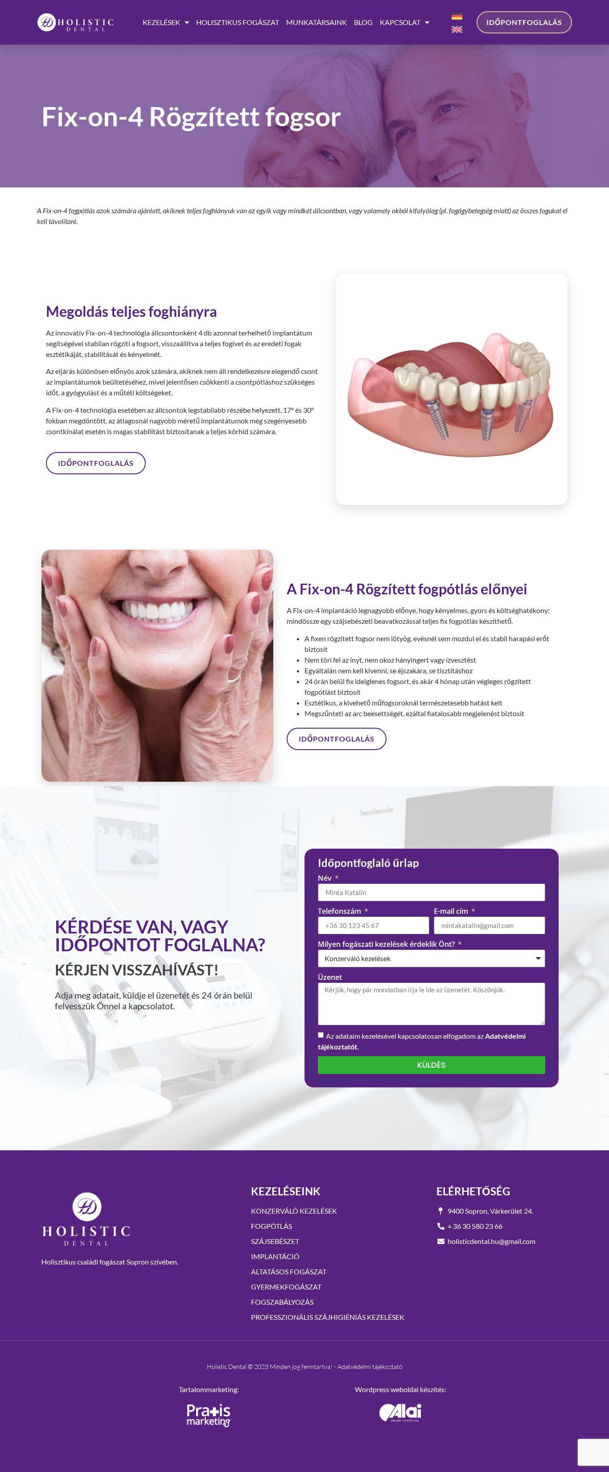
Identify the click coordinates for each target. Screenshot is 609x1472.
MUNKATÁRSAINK (316, 22)
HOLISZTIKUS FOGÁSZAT (237, 22)
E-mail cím (452, 911)
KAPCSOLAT (400, 22)
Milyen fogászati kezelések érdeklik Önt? (387, 944)
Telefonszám (340, 911)
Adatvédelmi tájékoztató (370, 1366)
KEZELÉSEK (161, 22)
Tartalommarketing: (209, 1389)
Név (325, 878)
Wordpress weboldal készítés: (400, 1389)
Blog (363, 22)
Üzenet (330, 977)
